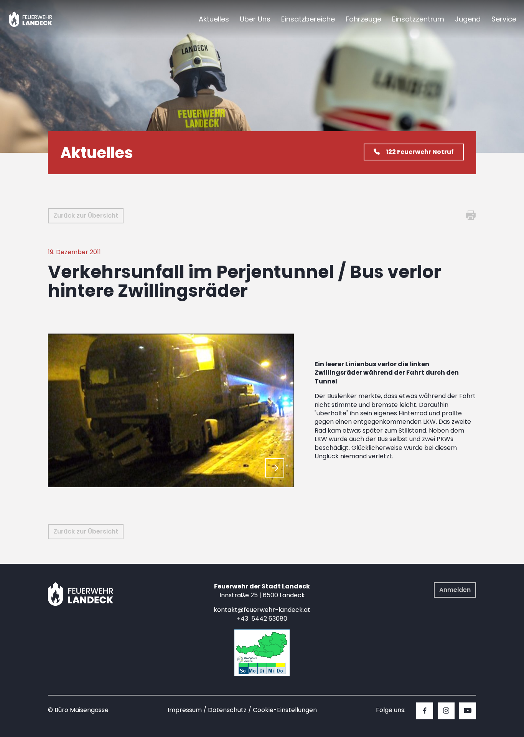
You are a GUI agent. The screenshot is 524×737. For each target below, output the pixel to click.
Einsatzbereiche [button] (308, 19)
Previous (256, 468)
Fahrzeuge (363, 19)
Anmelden (455, 589)
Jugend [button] (468, 19)
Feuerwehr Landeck (39, 19)
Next (274, 468)
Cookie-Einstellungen (285, 710)
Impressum (185, 710)
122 (420, 151)
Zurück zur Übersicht (85, 215)
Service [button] (503, 19)
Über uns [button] (255, 19)
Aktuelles (214, 19)
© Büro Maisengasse (78, 710)
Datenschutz (227, 710)
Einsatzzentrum (418, 19)
